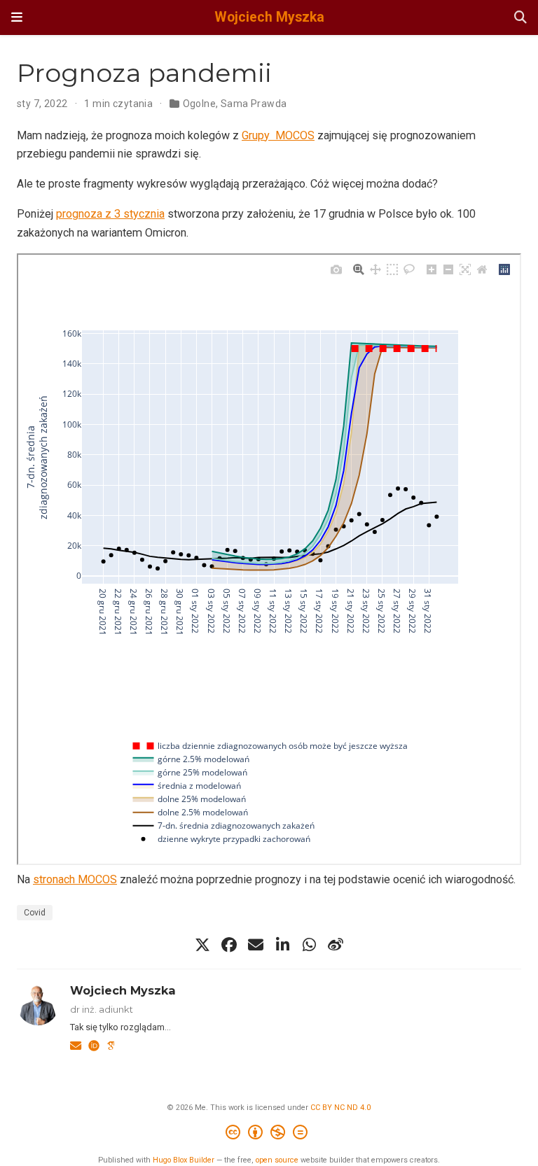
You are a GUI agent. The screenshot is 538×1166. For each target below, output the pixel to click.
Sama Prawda (254, 103)
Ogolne (199, 103)
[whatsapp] (308, 944)
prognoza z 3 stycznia (110, 213)
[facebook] (229, 944)
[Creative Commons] (269, 1134)
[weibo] (335, 944)
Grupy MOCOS (278, 135)
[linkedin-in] (282, 944)
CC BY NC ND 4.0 (340, 1107)
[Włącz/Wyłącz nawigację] (16, 17)
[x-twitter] (202, 944)
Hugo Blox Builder (183, 1160)
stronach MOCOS (75, 879)
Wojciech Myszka (269, 17)
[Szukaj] (520, 18)
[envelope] (255, 944)
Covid (35, 913)
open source (277, 1160)
